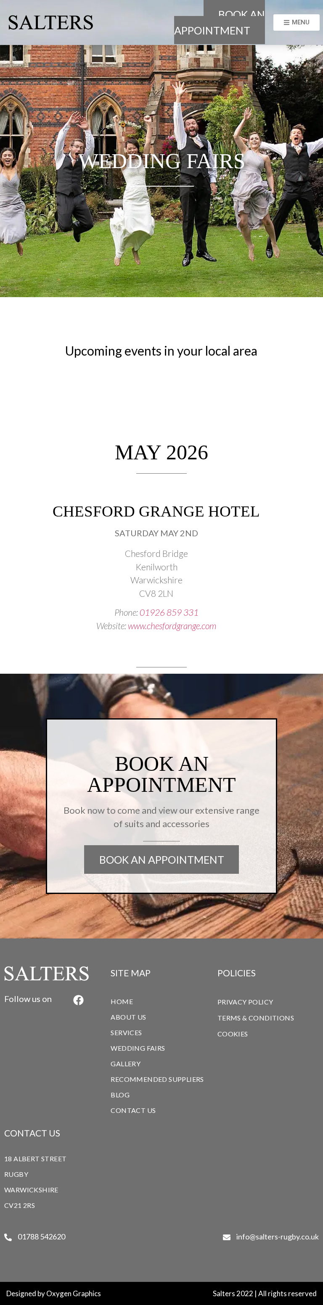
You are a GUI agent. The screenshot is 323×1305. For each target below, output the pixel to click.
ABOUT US (128, 1017)
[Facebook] (78, 999)
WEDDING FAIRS (138, 1048)
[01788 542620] (8, 1237)
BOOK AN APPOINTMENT (219, 22)
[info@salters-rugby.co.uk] (226, 1237)
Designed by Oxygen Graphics (53, 1293)
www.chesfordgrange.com (172, 625)
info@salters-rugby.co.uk (277, 1236)
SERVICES (126, 1032)
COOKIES (232, 1034)
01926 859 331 (169, 612)
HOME (122, 1001)
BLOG (120, 1095)
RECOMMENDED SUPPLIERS (157, 1079)
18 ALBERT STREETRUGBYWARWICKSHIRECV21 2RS (35, 1182)
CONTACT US (133, 1110)
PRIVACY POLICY (245, 1002)
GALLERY (125, 1064)
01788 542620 (41, 1236)
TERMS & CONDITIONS (255, 1018)
